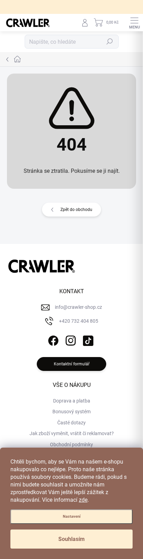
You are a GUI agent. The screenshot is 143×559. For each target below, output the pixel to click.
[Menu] (134, 22)
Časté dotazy (71, 422)
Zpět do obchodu (76, 209)
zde (83, 500)
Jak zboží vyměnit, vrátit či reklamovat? (72, 433)
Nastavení (72, 516)
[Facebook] (53, 339)
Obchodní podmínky (71, 444)
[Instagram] (70, 339)
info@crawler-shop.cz (78, 307)
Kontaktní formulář (72, 364)
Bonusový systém (71, 411)
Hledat (109, 41)
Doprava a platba (71, 401)
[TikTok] (87, 339)
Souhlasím (71, 539)
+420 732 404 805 (78, 321)
